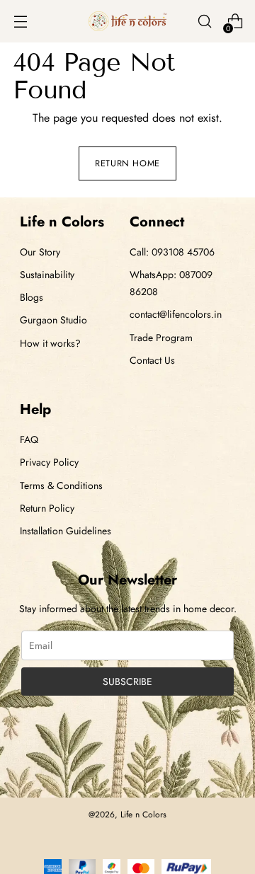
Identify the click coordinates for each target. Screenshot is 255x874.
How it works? (50, 343)
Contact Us (152, 360)
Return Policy (47, 508)
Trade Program (161, 337)
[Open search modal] (204, 21)
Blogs (31, 297)
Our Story (40, 252)
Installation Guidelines (65, 531)
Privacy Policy (49, 462)
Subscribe (127, 681)
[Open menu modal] (20, 21)
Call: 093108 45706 (172, 252)
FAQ (29, 439)
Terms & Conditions (61, 485)
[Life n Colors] (127, 21)
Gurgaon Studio (53, 320)
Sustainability (47, 275)
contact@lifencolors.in (176, 314)
